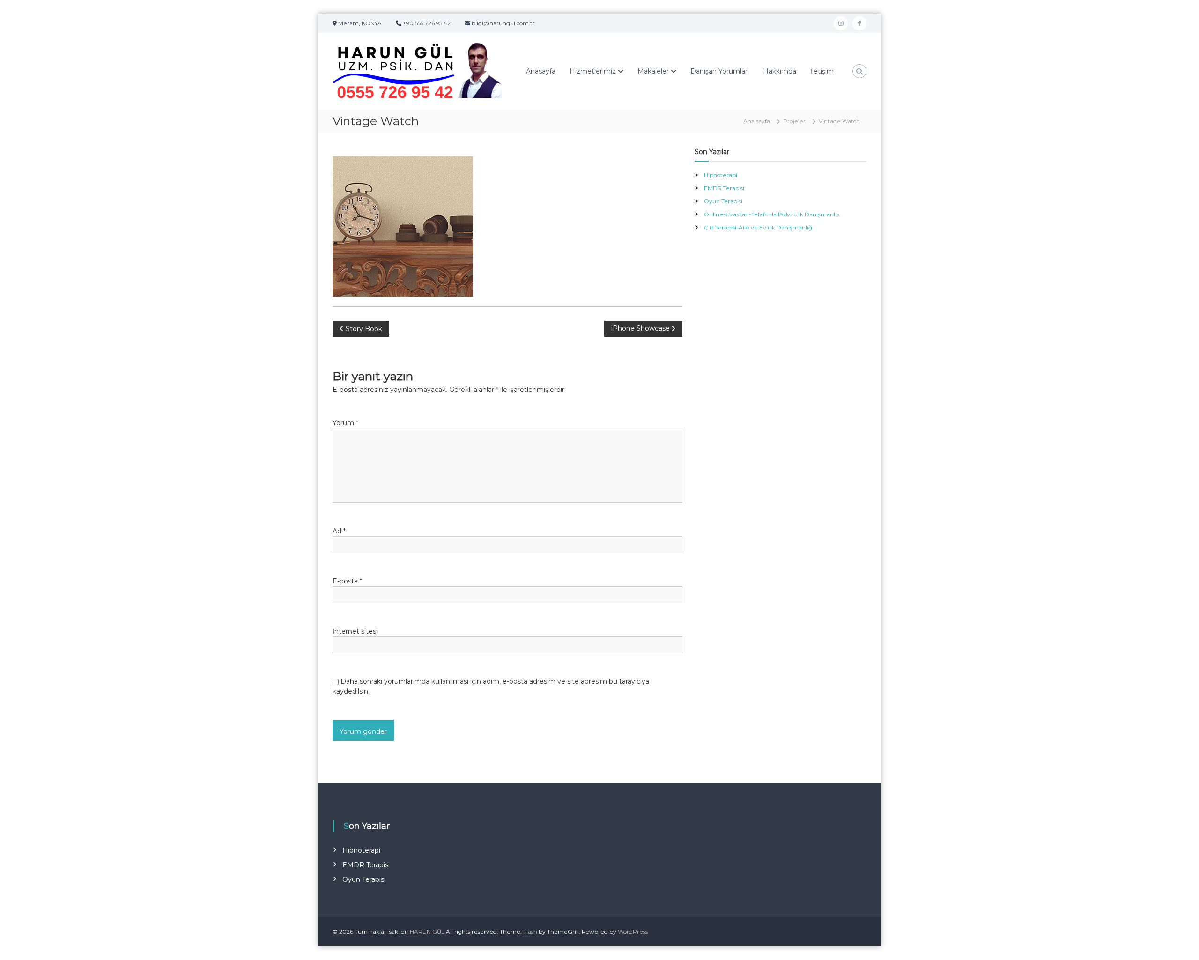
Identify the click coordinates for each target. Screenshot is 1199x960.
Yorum (345, 423)
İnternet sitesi (355, 631)
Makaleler (653, 71)
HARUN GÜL (427, 931)
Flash (530, 931)
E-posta (347, 581)
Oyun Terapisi (723, 201)
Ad (339, 531)
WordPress (633, 931)
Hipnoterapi (720, 174)
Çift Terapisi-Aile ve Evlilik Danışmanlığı (759, 227)
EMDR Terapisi (724, 188)
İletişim (822, 71)
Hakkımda (779, 71)
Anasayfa (540, 71)
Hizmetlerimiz (593, 71)
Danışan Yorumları (719, 71)
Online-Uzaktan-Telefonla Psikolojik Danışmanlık (772, 214)
